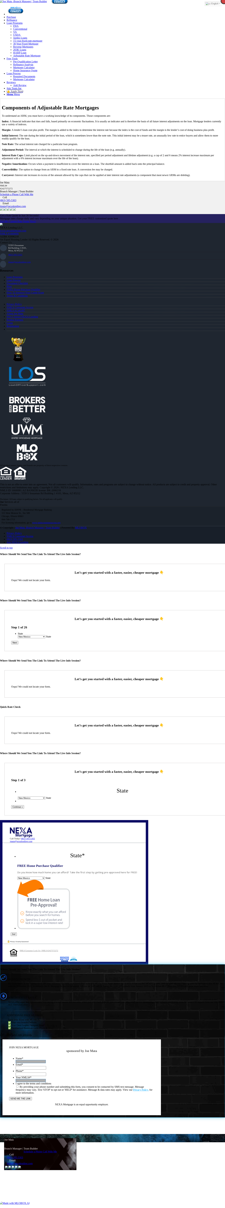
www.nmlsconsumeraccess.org (46, 522)
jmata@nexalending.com (13, 206)
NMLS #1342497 (16, 310)
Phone (20, 1071)
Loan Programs (15, 277)
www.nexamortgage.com (13, 230)
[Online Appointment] (16, 14)
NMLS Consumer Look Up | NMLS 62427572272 (39, 951)
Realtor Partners (15, 319)
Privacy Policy (14, 304)
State (20, 633)
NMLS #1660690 (9, 233)
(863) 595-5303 (8, 200)
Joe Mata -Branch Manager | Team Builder (37, 527)
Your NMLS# (23, 1077)
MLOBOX (81, 527)
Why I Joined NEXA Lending (22, 316)
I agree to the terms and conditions (33, 1083)
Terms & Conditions (17, 295)
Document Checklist (17, 283)
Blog (9, 286)
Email (19, 1064)
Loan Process (14, 280)
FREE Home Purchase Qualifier (23, 289)
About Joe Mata (15, 313)
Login (10, 323)
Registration (13, 326)
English (214, 3)
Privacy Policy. (141, 1089)
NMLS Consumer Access (20, 307)
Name (19, 1058)
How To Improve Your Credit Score (25, 292)
